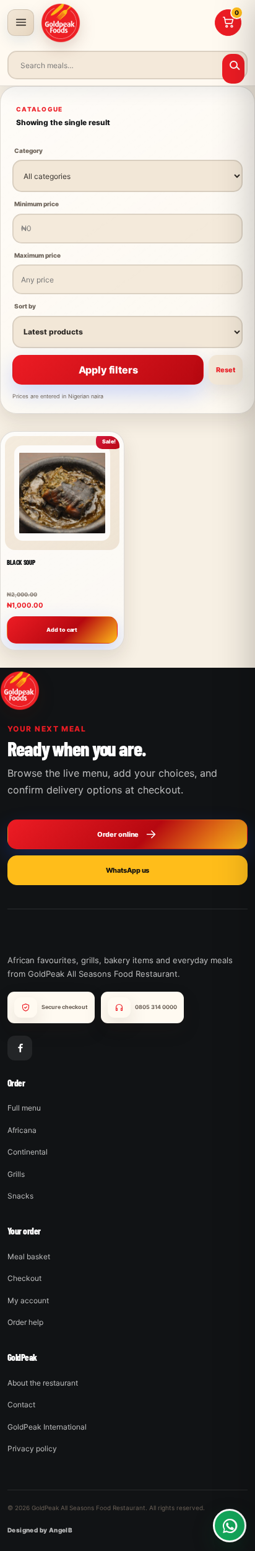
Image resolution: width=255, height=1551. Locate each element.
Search (233, 68)
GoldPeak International (47, 1426)
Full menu (24, 1107)
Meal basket (28, 1256)
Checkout (24, 1278)
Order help (25, 1322)
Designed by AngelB (39, 1530)
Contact (21, 1404)
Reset (225, 369)
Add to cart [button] (61, 629)
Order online (118, 834)
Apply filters (108, 370)
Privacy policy (32, 1448)
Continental (27, 1151)
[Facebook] (19, 1048)
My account (28, 1300)
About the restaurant (42, 1382)
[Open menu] (20, 22)
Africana (22, 1130)
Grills (16, 1174)
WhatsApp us (128, 870)
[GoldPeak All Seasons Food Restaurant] (60, 23)
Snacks (20, 1195)
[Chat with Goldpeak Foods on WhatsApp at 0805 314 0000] (229, 1525)
